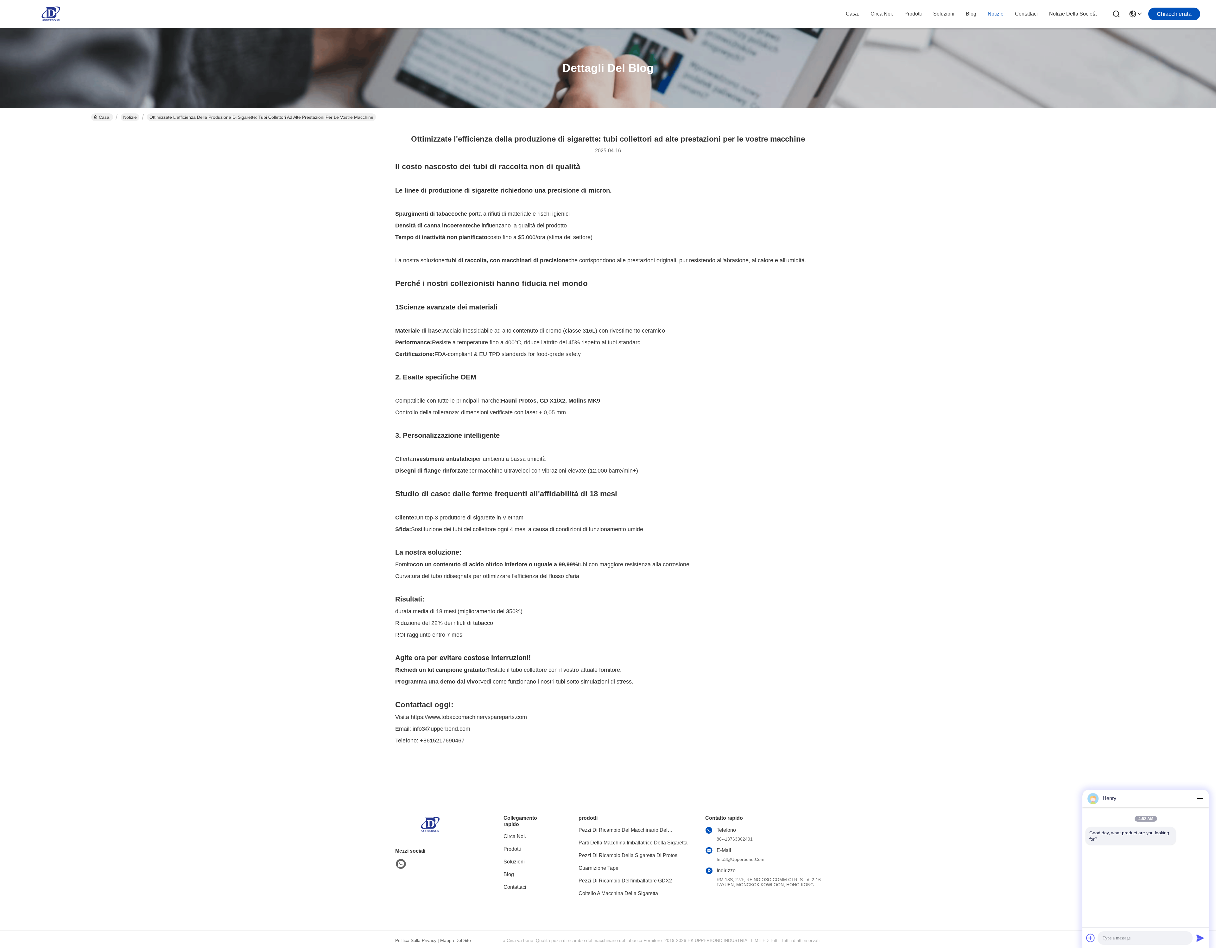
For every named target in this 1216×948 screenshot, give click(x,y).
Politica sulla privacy (415, 940)
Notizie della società (1073, 13)
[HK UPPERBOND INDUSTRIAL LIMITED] (51, 13)
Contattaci (1026, 13)
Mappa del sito (455, 940)
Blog (971, 13)
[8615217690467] (401, 864)
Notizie (996, 13)
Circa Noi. (882, 13)
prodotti (913, 13)
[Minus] (1200, 798)
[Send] (1200, 938)
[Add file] (1090, 938)
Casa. (852, 13)
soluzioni (943, 13)
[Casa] (430, 832)
